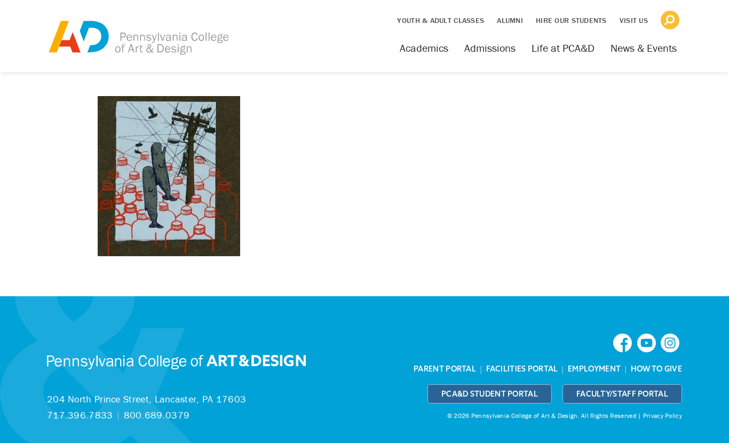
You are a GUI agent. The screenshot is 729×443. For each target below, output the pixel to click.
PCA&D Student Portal (489, 394)
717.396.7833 (80, 415)
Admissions (490, 47)
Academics (424, 47)
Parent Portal (445, 369)
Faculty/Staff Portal (622, 394)
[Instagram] (671, 342)
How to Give (656, 369)
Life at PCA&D (563, 47)
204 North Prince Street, (146, 399)
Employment (594, 369)
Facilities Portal (522, 369)
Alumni (510, 20)
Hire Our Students (571, 20)
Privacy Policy (662, 416)
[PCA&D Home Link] (137, 30)
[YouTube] (649, 342)
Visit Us (634, 20)
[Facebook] (625, 342)
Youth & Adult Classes (440, 20)
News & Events (644, 47)
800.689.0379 (157, 415)
